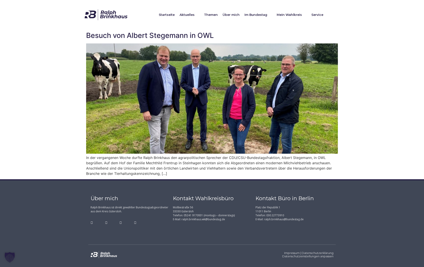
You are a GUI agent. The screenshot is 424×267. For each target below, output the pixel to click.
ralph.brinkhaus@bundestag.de (284, 219)
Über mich (231, 15)
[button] (9, 257)
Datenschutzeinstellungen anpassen (307, 256)
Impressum (292, 253)
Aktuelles (187, 15)
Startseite (167, 15)
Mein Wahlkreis (289, 15)
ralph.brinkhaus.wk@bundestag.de (203, 219)
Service (317, 15)
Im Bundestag (255, 15)
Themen (211, 15)
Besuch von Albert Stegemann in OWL (150, 35)
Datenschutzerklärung (317, 253)
